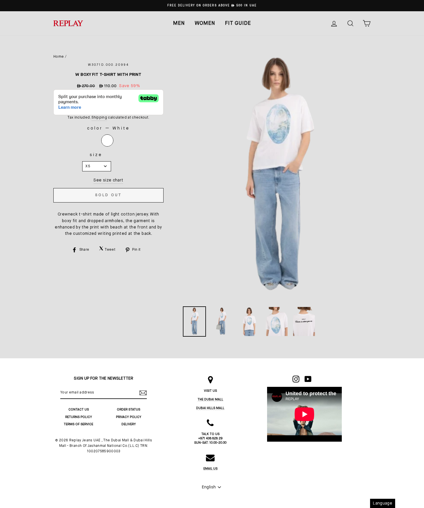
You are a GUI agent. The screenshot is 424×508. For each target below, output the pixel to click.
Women (205, 23)
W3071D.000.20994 (108, 64)
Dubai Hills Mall (210, 408)
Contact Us (78, 409)
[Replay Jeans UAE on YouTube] (308, 379)
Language (382, 503)
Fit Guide (238, 23)
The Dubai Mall (210, 399)
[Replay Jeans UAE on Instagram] (295, 379)
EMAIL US (210, 468)
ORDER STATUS (128, 409)
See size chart (108, 180)
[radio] (107, 140)
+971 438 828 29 (210, 438)
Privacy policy (128, 417)
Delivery (128, 424)
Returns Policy (78, 417)
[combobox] (96, 166)
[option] (212, 5)
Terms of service (78, 424)
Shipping (99, 117)
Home (58, 57)
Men (179, 23)
